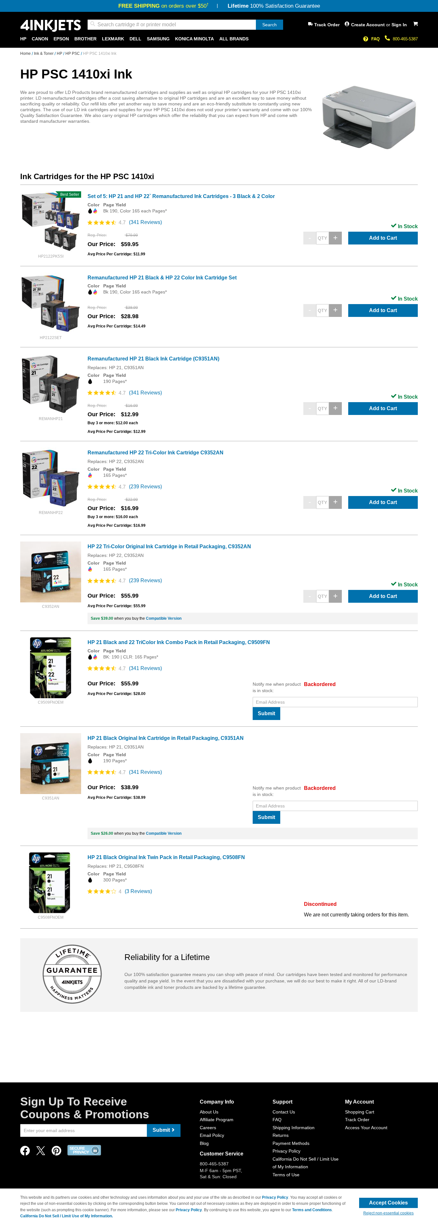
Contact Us (284, 1111)
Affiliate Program (216, 1119)
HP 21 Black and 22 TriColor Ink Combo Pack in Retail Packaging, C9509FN (179, 642)
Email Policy (212, 1135)
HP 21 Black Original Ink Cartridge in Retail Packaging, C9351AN (166, 738)
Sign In (399, 24)
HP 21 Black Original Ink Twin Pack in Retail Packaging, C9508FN (166, 857)
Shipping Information (294, 1127)
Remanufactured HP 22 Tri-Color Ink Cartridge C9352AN (155, 452)
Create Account (368, 24)
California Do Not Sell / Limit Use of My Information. (66, 1216)
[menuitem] (23, 39)
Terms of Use (286, 1174)
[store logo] (50, 26)
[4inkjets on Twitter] (41, 1152)
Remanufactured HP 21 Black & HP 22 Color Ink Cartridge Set (162, 277)
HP (60, 53)
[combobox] (185, 25)
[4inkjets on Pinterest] (56, 1152)
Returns (281, 1135)
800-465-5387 (405, 39)
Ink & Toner (44, 53)
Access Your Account (366, 1127)
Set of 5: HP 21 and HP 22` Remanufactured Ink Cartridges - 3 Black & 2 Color (181, 196)
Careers (208, 1127)
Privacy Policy (286, 1151)
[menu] (219, 39)
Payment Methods (291, 1143)
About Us (209, 1111)
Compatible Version (163, 618)
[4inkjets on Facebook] (25, 1152)
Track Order (327, 24)
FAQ (375, 39)
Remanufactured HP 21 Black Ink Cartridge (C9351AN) (153, 358)
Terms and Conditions (312, 1210)
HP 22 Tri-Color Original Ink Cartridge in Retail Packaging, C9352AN (169, 546)
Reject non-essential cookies (388, 1213)
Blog (204, 1143)
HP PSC (73, 53)
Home (26, 53)
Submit (266, 713)
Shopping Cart (359, 1111)
